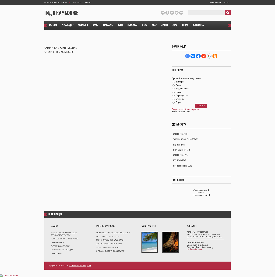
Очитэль (180, 99)
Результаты (177, 109)
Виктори (179, 82)
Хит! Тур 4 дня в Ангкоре (108, 236)
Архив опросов (192, 109)
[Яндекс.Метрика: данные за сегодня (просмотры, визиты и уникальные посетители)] (9, 275)
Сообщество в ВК (180, 134)
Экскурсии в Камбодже (62, 250)
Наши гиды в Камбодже (107, 247)
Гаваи (178, 85)
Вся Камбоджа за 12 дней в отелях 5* (114, 233)
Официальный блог (181, 149)
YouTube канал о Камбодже (185, 139)
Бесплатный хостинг (77, 265)
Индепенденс (182, 88)
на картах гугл (194, 250)
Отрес (179, 102)
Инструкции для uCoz (182, 165)
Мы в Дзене (56, 253)
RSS (70, 2)
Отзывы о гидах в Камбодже (110, 251)
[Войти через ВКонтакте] (192, 56)
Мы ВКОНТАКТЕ (57, 242)
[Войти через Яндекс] (203, 56)
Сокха (178, 92)
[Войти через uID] (187, 56)
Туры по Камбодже (60, 246)
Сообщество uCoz (180, 155)
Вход (226, 2)
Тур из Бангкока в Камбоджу (110, 240)
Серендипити (182, 95)
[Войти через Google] (209, 56)
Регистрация (215, 2)
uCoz (89, 265)
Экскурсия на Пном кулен (109, 244)
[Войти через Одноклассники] (214, 56)
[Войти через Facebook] (198, 56)
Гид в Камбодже (61, 13)
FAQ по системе (179, 160)
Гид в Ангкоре (179, 144)
